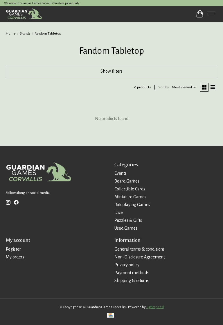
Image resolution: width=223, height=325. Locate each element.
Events (120, 173)
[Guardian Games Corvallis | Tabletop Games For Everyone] (24, 14)
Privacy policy (126, 264)
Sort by (163, 87)
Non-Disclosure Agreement (139, 257)
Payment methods (131, 272)
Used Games (125, 228)
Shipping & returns (131, 280)
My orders (15, 257)
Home (11, 33)
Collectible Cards (129, 189)
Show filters (111, 71)
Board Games (126, 181)
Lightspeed (155, 307)
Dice (118, 212)
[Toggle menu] (211, 14)
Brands (25, 33)
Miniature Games (130, 196)
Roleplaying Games (132, 204)
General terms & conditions (139, 249)
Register (13, 249)
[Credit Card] (110, 316)
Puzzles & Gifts (128, 220)
